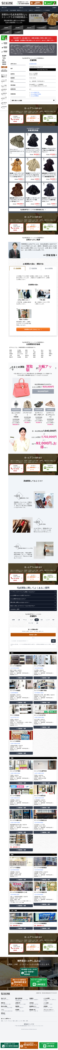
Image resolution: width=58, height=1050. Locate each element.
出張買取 (22, 40)
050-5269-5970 (39, 798)
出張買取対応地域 (41, 27)
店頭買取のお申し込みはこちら (32, 329)
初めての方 (4, 7)
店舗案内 (54, 7)
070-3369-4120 (39, 773)
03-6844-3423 (39, 692)
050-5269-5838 (15, 743)
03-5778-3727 (15, 717)
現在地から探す (33, 634)
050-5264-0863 (15, 822)
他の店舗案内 (17, 32)
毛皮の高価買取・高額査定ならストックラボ (18, 10)
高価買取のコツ (52, 27)
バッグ (31, 619)
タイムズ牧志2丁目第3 (36, 94)
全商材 (13, 619)
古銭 (37, 623)
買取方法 (21, 7)
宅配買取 (38, 7)
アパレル (25, 619)
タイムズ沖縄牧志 (35, 95)
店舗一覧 (30, 10)
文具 (42, 619)
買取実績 (17, 27)
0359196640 (14, 692)
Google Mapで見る (43, 69)
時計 (53, 619)
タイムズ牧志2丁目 (35, 92)
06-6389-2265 (15, 894)
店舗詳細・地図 (22, 678)
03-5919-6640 (15, 668)
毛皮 (37, 619)
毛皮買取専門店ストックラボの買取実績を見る (32, 209)
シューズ (48, 619)
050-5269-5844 (15, 773)
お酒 (19, 619)
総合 (2, 1020)
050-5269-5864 (39, 717)
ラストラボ (30, 623)
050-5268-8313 (15, 798)
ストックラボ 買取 (4, 10)
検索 (53, 641)
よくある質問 (6, 32)
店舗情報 (6, 27)
